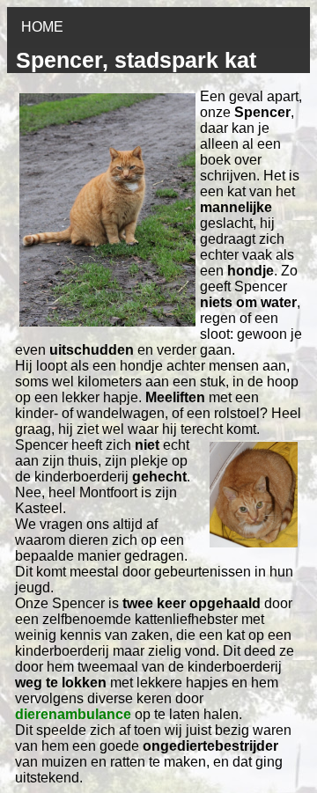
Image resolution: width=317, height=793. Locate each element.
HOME (42, 26)
